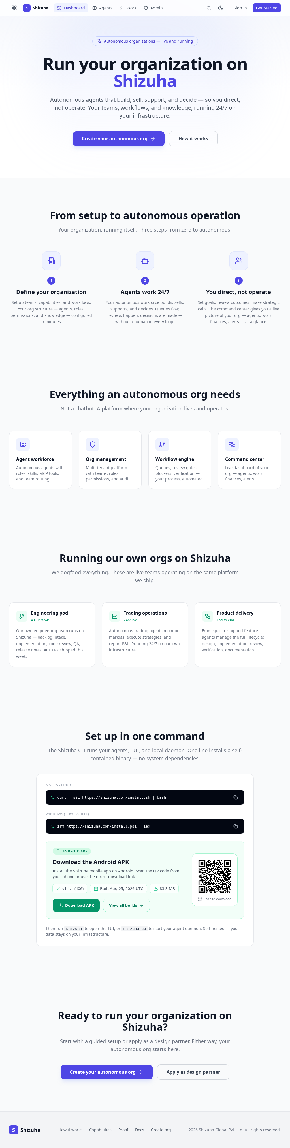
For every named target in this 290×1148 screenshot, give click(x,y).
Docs (139, 1129)
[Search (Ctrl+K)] (208, 7)
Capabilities (100, 1129)
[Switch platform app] (14, 8)
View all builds (123, 905)
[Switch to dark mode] (221, 8)
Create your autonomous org (115, 138)
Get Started (267, 7)
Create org (161, 1129)
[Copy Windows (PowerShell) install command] (236, 826)
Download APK (79, 905)
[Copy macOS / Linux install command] (236, 797)
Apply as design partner (193, 1072)
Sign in (240, 7)
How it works (193, 138)
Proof (123, 1129)
